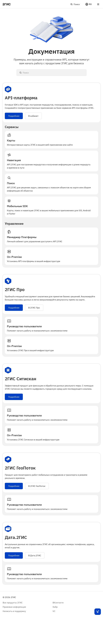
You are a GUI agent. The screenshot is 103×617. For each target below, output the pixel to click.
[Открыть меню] (98, 4)
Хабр (55, 607)
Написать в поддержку (14, 611)
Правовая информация (14, 607)
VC (54, 611)
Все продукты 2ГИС (13, 602)
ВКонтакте (58, 602)
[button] (88, 4)
